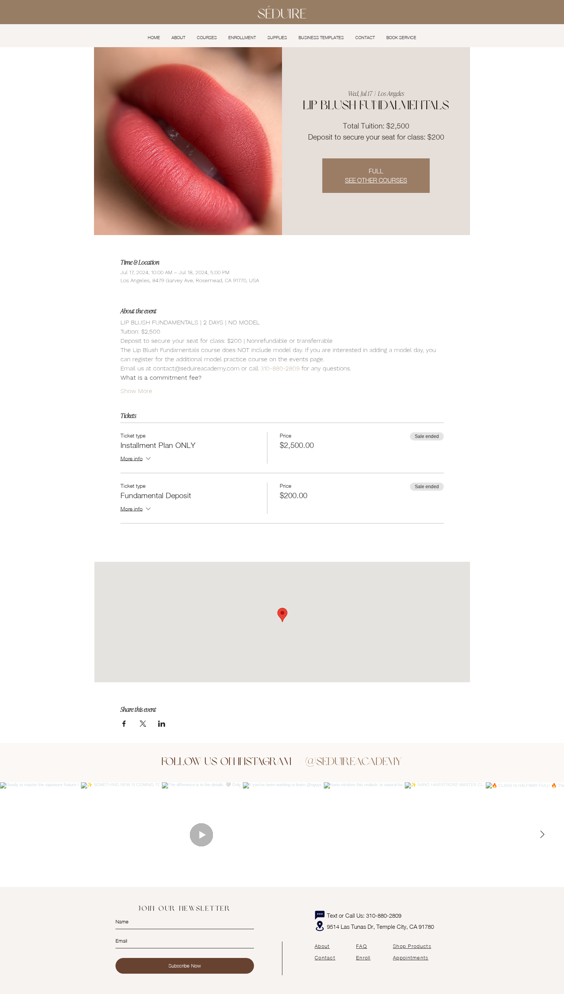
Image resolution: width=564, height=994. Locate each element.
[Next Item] (542, 834)
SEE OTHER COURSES (376, 180)
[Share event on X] (143, 724)
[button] (207, 37)
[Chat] (320, 915)
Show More (136, 391)
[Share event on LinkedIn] (161, 724)
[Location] (320, 926)
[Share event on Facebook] (124, 724)
